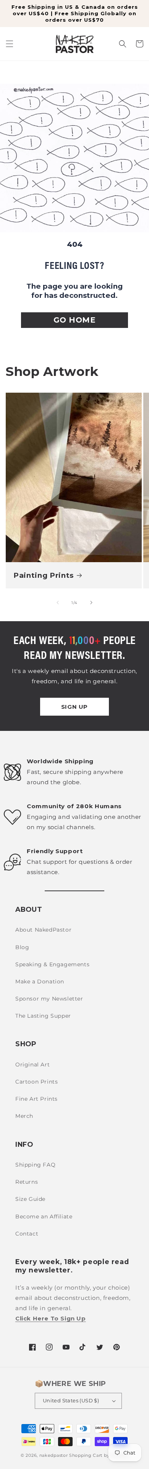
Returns (26, 1181)
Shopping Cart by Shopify (98, 1455)
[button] (9, 43)
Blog (22, 947)
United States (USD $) (71, 1400)
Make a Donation (39, 981)
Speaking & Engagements (52, 964)
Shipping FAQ (35, 1164)
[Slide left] (57, 602)
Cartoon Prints (36, 1081)
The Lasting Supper (43, 1015)
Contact (26, 1233)
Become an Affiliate (43, 1216)
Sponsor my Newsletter (49, 998)
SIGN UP (74, 706)
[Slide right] (91, 602)
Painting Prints (43, 575)
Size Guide (30, 1199)
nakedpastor (53, 1455)
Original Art (32, 1064)
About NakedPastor (43, 929)
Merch (24, 1116)
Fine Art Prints (36, 1098)
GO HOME (74, 319)
